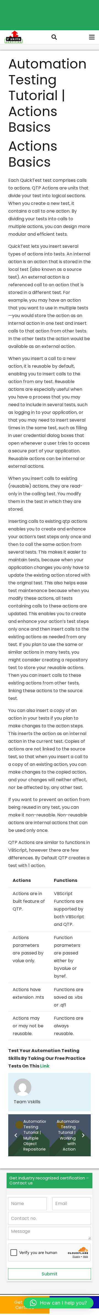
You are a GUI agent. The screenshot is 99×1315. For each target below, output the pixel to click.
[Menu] (92, 37)
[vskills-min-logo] (13, 37)
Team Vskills (27, 1102)
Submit (49, 1274)
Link (45, 1066)
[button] (54, 37)
